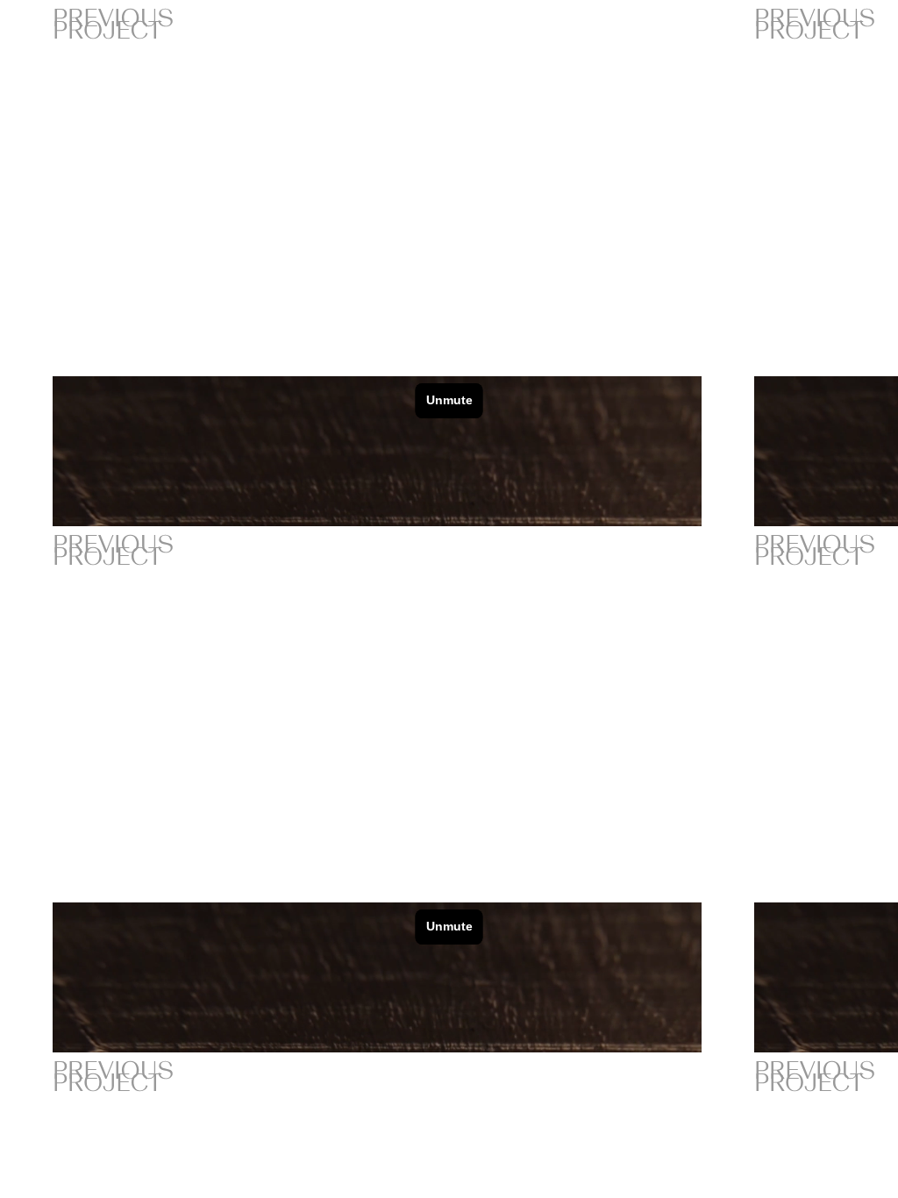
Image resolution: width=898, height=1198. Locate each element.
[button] (718, 404)
